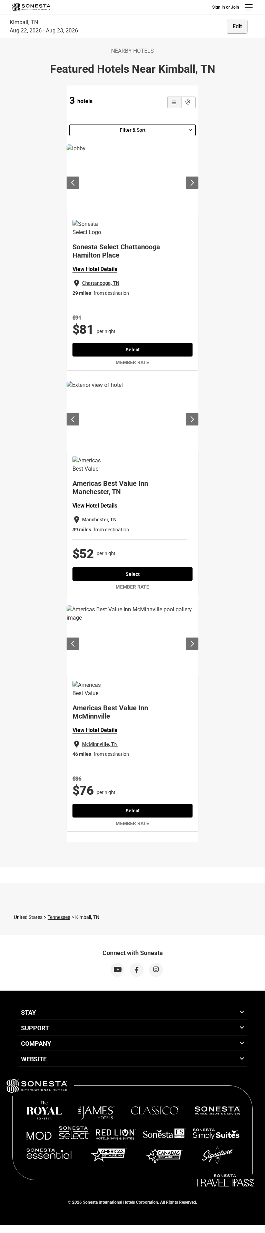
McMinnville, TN (100, 744)
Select (133, 349)
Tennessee (59, 917)
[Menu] (249, 7)
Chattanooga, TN (100, 283)
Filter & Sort (133, 130)
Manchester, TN (99, 519)
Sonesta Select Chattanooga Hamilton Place (116, 251)
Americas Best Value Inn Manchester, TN (110, 487)
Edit (237, 26)
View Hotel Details (94, 269)
